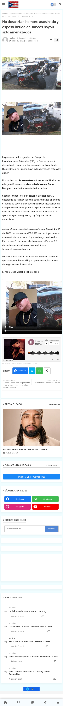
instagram (20, 507)
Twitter (32, 370)
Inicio (4, 14)
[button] (60, 4)
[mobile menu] (3, 4)
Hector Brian (6, 363)
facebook (20, 499)
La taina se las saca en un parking (27, 611)
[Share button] (47, 370)
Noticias (12, 14)
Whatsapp (39, 370)
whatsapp (47, 499)
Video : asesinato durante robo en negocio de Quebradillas (29, 672)
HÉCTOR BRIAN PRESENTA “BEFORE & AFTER (25, 450)
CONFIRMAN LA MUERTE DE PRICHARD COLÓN (30, 627)
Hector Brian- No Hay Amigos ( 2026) (24, 363)
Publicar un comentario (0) (31, 477)
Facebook (21, 371)
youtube (47, 507)
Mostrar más (54, 404)
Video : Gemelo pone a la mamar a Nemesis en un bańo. (34, 656)
